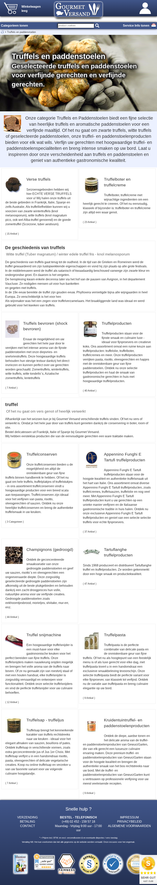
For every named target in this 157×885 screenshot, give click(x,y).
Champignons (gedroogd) (49, 549)
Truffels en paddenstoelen (21, 32)
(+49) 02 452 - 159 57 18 (78, 821)
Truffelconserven (41, 454)
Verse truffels (38, 179)
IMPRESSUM (129, 817)
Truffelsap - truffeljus (45, 720)
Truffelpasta (115, 635)
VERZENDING (27, 817)
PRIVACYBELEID (129, 821)
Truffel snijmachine (43, 635)
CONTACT (27, 826)
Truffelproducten (117, 323)
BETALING (27, 821)
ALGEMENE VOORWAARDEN (129, 826)
